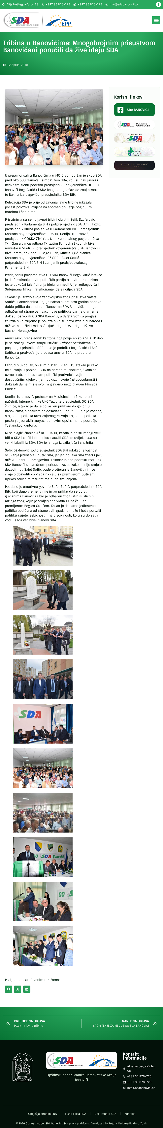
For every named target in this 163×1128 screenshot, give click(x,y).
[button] (156, 20)
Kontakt (130, 1114)
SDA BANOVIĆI (138, 110)
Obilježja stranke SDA (42, 1114)
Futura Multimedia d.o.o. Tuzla (128, 1123)
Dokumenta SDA (105, 1114)
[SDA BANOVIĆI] (120, 109)
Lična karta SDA (75, 1114)
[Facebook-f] (158, 4)
